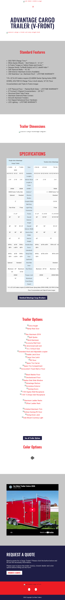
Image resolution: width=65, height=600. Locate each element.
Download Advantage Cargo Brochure (32, 297)
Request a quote (14, 573)
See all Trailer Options (32, 438)
